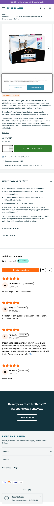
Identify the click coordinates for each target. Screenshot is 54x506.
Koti (5, 14)
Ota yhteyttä (25, 417)
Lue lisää (5, 132)
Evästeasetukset (18, 87)
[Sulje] (40, 496)
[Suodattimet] (43, 270)
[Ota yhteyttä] (44, 8)
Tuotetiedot (8, 235)
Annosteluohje (10, 228)
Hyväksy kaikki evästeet (35, 87)
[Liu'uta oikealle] (48, 49)
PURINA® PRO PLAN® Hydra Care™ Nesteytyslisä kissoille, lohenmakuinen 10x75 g (22, 18)
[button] (3, 8)
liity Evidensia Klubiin (36, 2)
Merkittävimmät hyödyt (15, 181)
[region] (27, 83)
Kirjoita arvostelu (21, 270)
